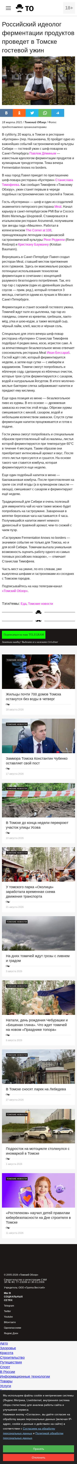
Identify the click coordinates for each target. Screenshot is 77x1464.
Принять (38, 1448)
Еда (23, 603)
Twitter (7, 1311)
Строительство (12, 1358)
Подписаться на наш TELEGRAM (24, 634)
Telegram (9, 1306)
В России (7, 1372)
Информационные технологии (25, 1376)
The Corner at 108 (38, 230)
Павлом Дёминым (42, 153)
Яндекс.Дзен (11, 1333)
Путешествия (11, 1362)
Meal (57, 206)
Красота (6, 1353)
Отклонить (38, 1457)
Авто (4, 1343)
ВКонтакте (10, 1322)
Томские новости (40, 603)
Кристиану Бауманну (33, 244)
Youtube (8, 1317)
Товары (6, 1381)
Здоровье (8, 1348)
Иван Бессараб (58, 352)
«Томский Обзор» (15, 591)
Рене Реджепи (54, 239)
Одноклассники (12, 1328)
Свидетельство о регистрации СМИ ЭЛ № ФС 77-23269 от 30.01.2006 (25, 1281)
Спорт (5, 1367)
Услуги (5, 1386)
